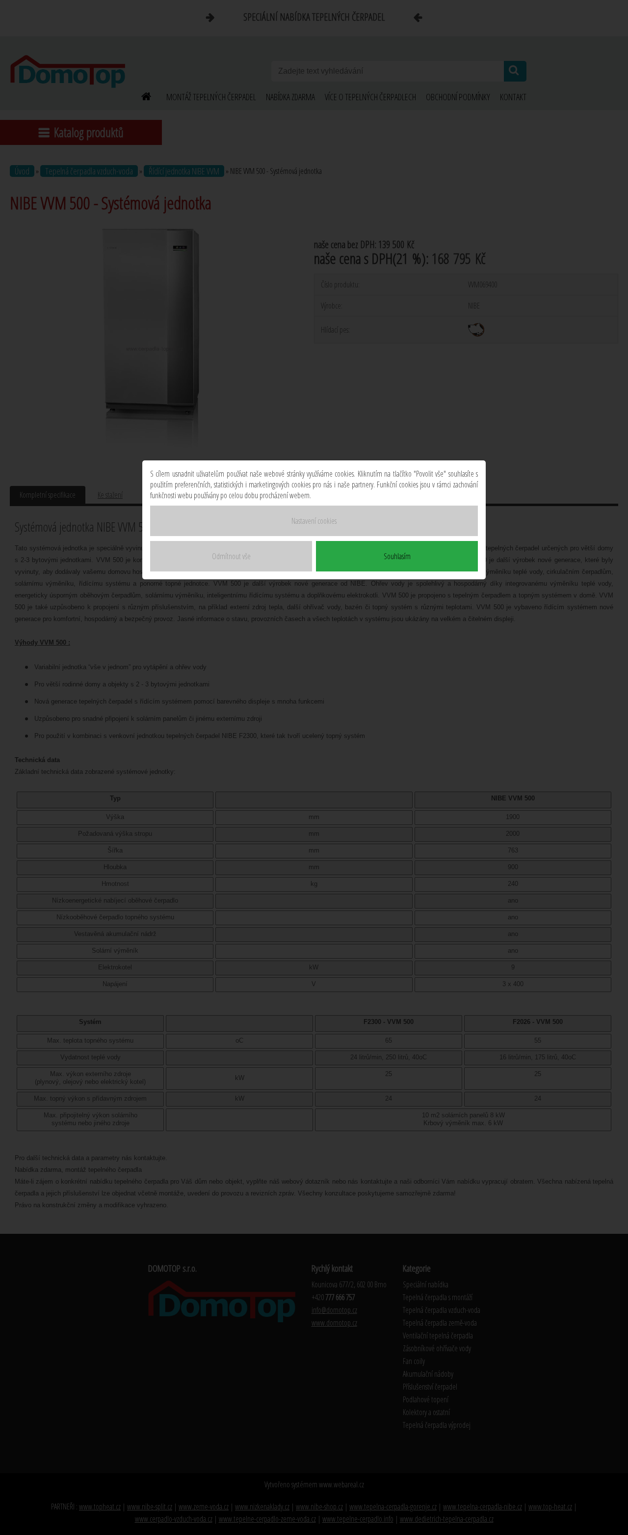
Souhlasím (397, 556)
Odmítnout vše (231, 556)
